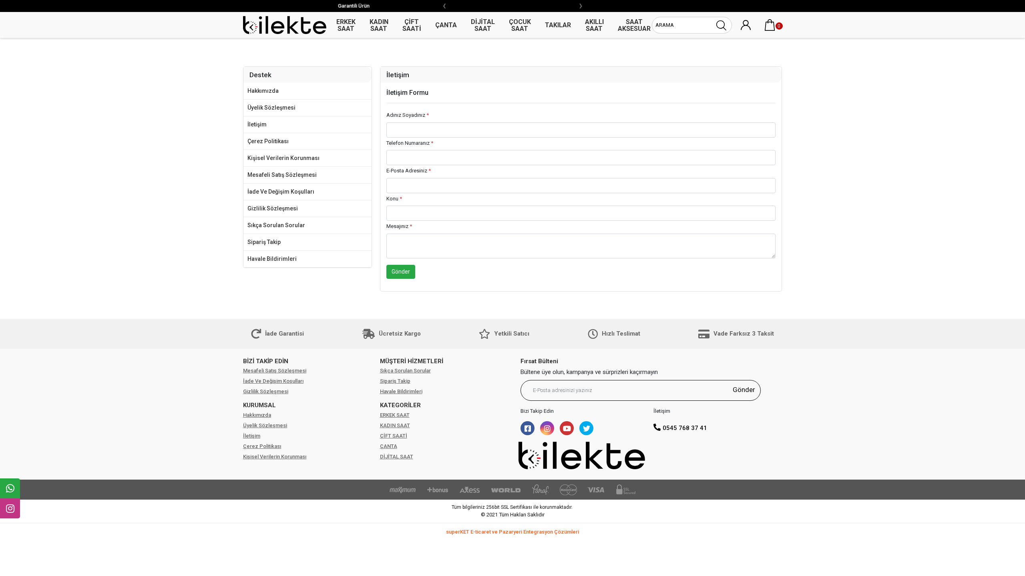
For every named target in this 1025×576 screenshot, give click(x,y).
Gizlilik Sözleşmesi (272, 208)
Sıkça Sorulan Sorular (276, 225)
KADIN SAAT (395, 425)
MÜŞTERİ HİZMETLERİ (411, 361)
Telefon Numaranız (409, 143)
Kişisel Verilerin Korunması (283, 158)
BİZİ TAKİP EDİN (265, 361)
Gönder (401, 271)
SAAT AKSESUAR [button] (634, 25)
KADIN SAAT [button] (379, 25)
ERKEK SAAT (395, 415)
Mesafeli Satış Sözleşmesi (282, 175)
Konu (394, 199)
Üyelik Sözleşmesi (271, 107)
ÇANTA (388, 446)
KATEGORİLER (400, 405)
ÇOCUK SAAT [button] (520, 25)
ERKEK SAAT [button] (346, 25)
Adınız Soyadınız (407, 115)
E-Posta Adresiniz (408, 171)
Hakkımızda (263, 91)
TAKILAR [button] (558, 25)
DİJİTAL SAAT (396, 457)
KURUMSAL (259, 405)
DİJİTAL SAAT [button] (483, 25)
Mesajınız (399, 226)
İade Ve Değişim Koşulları (280, 191)
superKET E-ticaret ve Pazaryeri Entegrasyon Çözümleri (512, 532)
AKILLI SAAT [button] (594, 25)
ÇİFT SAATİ (393, 436)
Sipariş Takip (264, 242)
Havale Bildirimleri (272, 259)
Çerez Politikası (268, 141)
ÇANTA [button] (446, 25)
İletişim (257, 124)
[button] (770, 25)
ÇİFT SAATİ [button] (411, 25)
